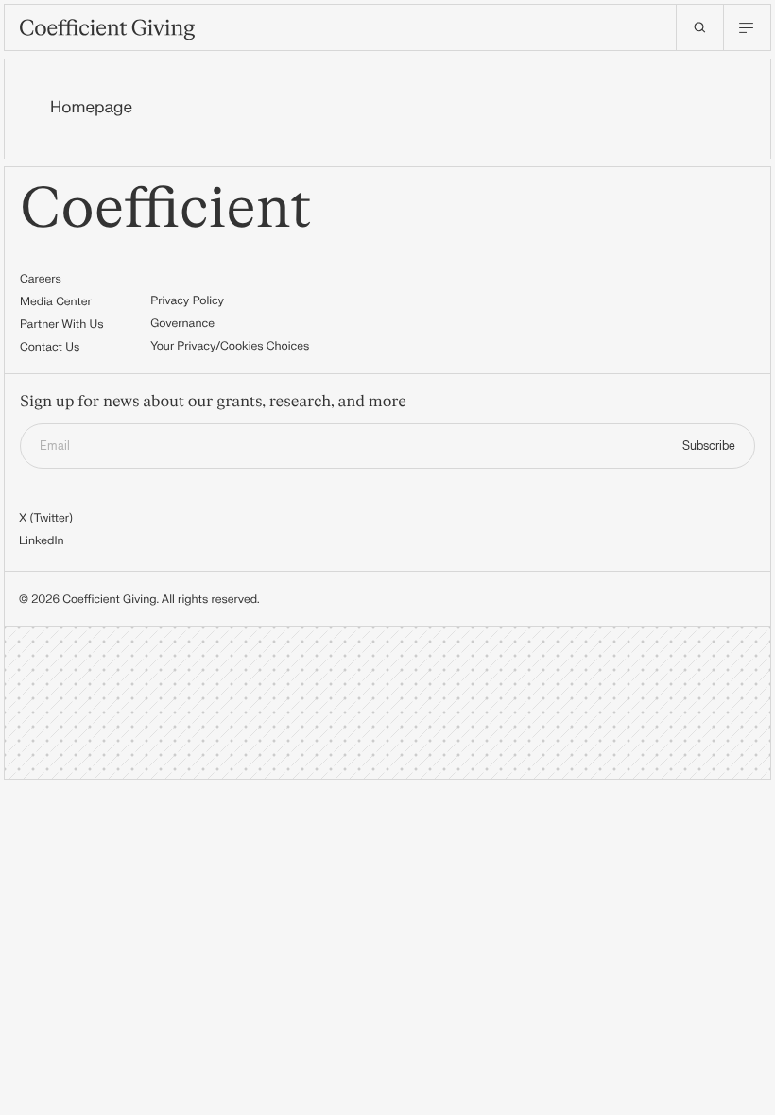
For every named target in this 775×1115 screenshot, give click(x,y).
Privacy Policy (187, 300)
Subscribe (708, 446)
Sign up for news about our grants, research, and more (213, 402)
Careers (40, 278)
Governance (182, 323)
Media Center (56, 301)
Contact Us (49, 346)
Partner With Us (62, 324)
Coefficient (166, 209)
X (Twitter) (46, 517)
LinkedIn (41, 540)
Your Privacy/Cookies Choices (229, 345)
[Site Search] (699, 27)
